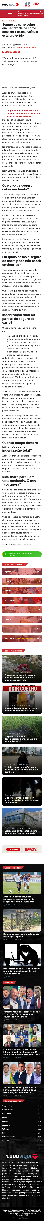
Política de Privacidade (22, 1218)
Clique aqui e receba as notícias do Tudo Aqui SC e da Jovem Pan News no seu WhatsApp (24, 113)
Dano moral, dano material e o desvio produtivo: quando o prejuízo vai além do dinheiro (22, 971)
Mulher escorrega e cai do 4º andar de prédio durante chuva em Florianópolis (22, 800)
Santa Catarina (13, 21)
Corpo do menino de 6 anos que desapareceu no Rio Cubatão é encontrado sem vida (20, 677)
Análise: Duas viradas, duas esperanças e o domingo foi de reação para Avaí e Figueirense (18, 899)
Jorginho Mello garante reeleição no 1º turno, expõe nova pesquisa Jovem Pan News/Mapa (21, 1014)
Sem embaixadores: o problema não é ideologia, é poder (21, 935)
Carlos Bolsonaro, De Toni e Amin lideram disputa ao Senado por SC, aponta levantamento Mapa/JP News (21, 1052)
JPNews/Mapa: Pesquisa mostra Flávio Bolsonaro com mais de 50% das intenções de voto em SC (21, 1090)
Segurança (32, 47)
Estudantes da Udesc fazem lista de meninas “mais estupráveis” (21, 832)
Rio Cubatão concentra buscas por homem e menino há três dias (22, 709)
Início (4, 21)
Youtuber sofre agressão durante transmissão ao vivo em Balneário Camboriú (21, 769)
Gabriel (9, 45)
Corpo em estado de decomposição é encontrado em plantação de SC (21, 738)
